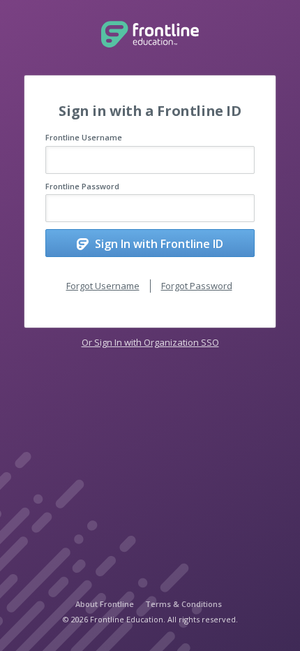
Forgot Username (103, 285)
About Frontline (104, 604)
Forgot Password (196, 285)
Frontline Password (82, 186)
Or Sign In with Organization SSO (150, 342)
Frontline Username (83, 137)
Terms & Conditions (183, 604)
